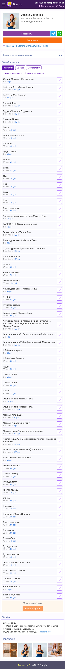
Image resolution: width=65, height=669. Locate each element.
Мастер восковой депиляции (37, 19)
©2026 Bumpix (39, 665)
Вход (61, 6)
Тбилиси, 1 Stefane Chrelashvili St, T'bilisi (27, 45)
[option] (10, 650)
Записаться (32, 40)
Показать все (45, 631)
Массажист (26, 18)
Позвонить (26, 33)
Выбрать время (33, 608)
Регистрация (47, 6)
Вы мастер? (24, 665)
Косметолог (39, 18)
